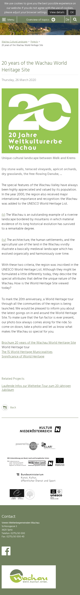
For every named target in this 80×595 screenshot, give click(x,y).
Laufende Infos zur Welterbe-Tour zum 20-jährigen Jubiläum (36, 388)
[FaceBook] (6, 552)
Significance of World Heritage (23, 356)
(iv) (4, 240)
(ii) (3, 215)
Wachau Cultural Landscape (14, 42)
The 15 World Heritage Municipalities (27, 352)
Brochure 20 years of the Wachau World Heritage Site (39, 343)
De (67, 19)
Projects (34, 42)
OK (72, 12)
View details (57, 12)
